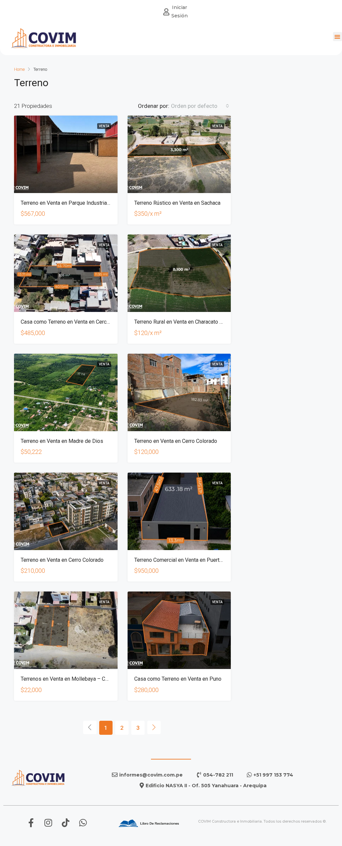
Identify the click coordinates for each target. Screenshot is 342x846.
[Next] (154, 727)
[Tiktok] (65, 822)
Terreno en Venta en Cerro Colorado (175, 441)
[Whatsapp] (83, 822)
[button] (337, 36)
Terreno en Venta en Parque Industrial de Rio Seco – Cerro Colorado (100, 203)
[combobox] (200, 106)
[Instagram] (48, 822)
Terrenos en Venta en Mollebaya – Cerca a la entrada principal (92, 679)
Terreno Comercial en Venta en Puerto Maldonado (192, 560)
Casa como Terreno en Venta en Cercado (68, 322)
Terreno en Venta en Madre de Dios (62, 441)
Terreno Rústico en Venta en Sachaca (177, 203)
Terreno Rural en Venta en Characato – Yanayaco (190, 322)
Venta (104, 126)
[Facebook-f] (31, 822)
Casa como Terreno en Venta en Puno (177, 679)
